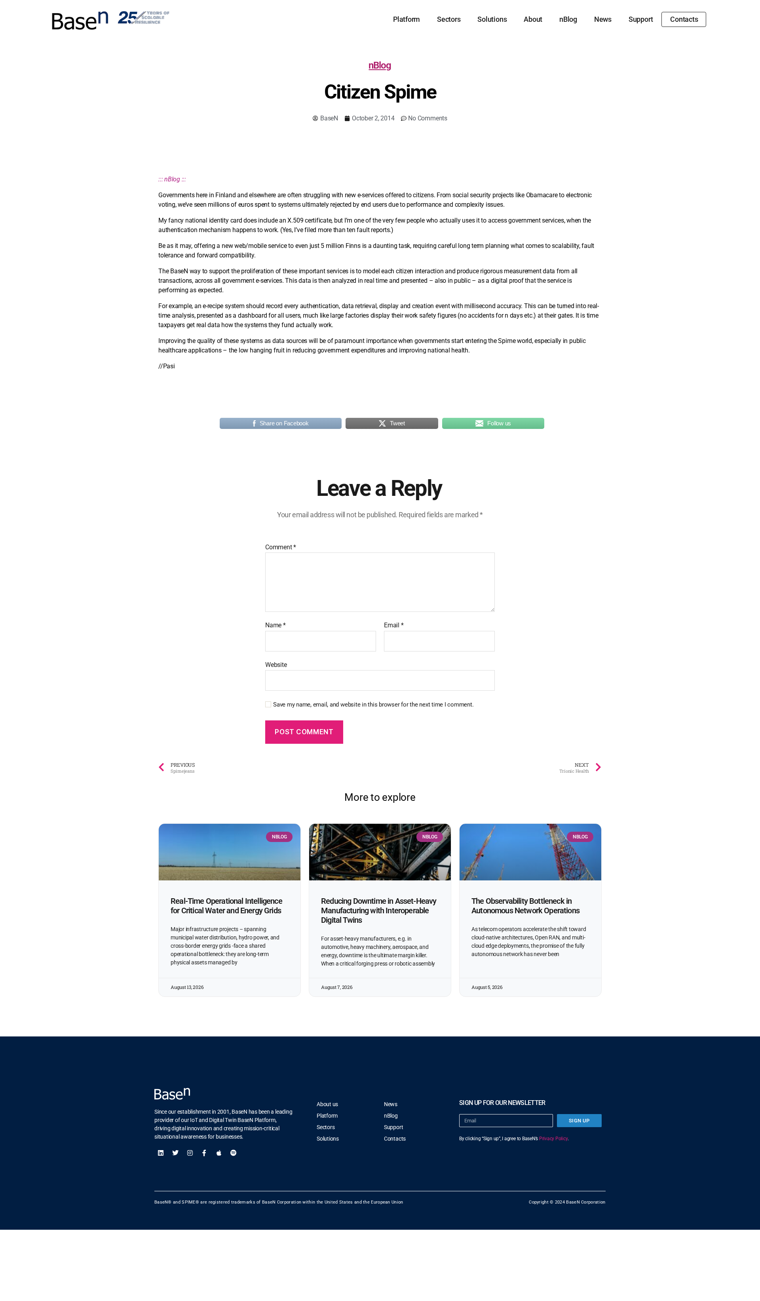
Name (275, 625)
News (603, 19)
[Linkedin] (160, 1153)
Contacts (684, 19)
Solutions (492, 19)
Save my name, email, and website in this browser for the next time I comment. (373, 704)
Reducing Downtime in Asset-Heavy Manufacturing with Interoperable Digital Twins (378, 910)
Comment (280, 547)
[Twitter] (175, 1153)
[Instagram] (190, 1153)
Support (641, 19)
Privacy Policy (553, 1138)
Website (276, 664)
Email (393, 625)
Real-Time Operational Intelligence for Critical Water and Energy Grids (226, 905)
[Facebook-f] (204, 1153)
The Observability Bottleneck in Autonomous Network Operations (525, 905)
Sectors (448, 19)
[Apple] (219, 1153)
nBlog (568, 19)
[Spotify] (233, 1153)
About (533, 19)
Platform (406, 19)
